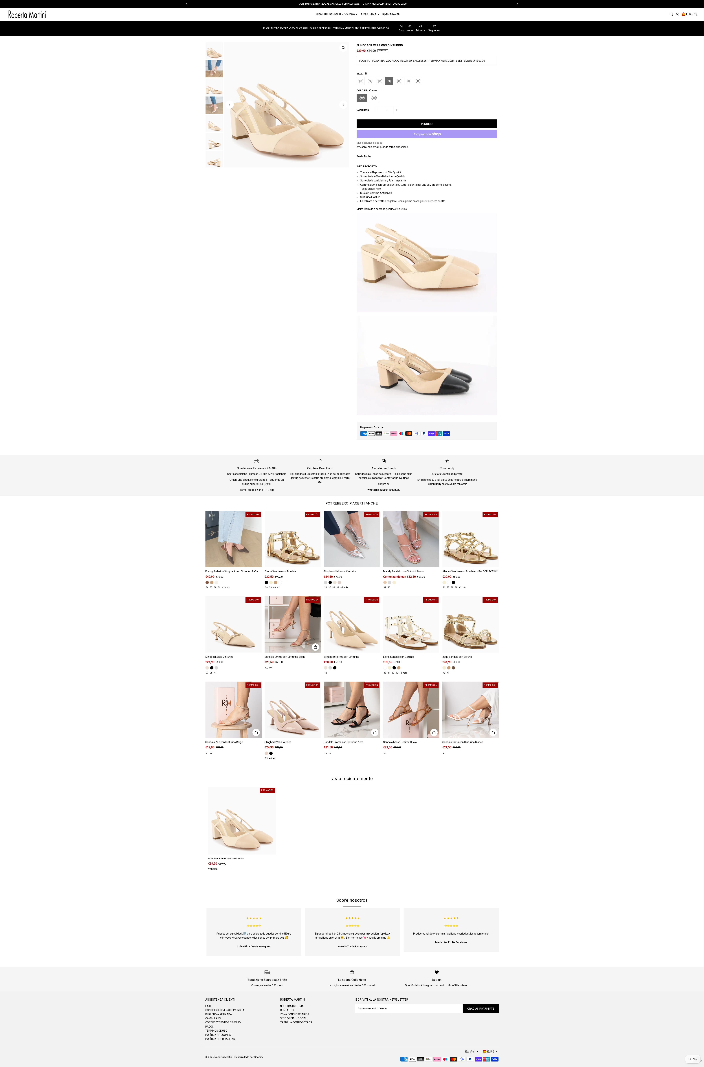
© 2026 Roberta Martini (219, 1057)
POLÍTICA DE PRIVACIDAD (220, 1038)
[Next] (517, 4)
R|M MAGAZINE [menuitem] (391, 14)
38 (389, 81)
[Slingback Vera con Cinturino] (242, 821)
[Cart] (695, 14)
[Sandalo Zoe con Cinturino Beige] (233, 710)
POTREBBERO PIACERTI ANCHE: (351, 503)
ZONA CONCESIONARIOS (294, 1014)
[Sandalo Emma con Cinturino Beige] (293, 624)
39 (398, 81)
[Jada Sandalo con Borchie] (470, 624)
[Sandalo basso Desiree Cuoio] (411, 710)
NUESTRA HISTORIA (292, 1006)
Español (469, 1051)
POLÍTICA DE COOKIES (218, 1034)
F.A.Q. (208, 1006)
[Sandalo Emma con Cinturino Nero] (352, 710)
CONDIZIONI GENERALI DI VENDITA (225, 1010)
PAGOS (209, 1026)
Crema (362, 97)
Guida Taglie (364, 156)
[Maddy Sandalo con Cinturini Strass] (411, 539)
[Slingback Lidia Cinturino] (233, 624)
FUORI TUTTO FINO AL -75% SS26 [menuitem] (335, 14)
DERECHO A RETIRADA (218, 1014)
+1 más (403, 673)
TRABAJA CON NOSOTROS (296, 1022)
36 (370, 81)
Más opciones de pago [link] (369, 142)
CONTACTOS (287, 1010)
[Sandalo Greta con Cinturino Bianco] (470, 710)
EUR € (689, 14)
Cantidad (363, 109)
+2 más (226, 587)
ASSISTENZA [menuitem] (368, 14)
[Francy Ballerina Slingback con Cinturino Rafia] (233, 539)
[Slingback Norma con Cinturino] (352, 624)
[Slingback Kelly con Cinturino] (352, 539)
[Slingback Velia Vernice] (293, 710)
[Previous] (186, 4)
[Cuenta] (677, 14)
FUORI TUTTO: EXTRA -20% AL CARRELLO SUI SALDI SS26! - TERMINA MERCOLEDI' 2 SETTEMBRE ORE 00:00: (422, 60)
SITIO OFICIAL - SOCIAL (293, 1018)
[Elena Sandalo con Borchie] (411, 624)
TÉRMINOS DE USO (216, 1030)
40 (408, 81)
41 (418, 81)
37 (379, 81)
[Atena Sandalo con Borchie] (293, 539)
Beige (374, 97)
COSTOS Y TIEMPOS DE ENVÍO (223, 1022)
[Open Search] (671, 14)
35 (360, 81)
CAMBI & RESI (213, 1018)
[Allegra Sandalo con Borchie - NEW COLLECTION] (470, 539)
